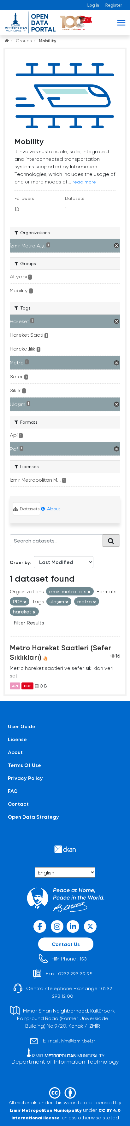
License (17, 739)
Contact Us (66, 944)
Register (113, 5)
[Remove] (89, 591)
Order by (20, 562)
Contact (18, 803)
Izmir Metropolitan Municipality (46, 1110)
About (53, 509)
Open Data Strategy (33, 816)
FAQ (13, 790)
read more (84, 182)
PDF (27, 685)
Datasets (29, 509)
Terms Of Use (24, 765)
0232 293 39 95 (75, 974)
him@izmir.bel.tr (78, 1041)
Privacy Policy (25, 778)
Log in (93, 5)
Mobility (47, 41)
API (15, 685)
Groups (24, 41)
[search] (111, 540)
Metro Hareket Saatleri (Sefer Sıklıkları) (60, 652)
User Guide (21, 726)
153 (83, 959)
